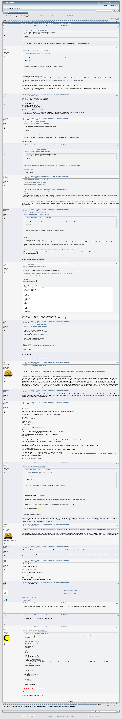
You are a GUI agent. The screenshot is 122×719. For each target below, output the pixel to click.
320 (16, 21)
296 (73, 20)
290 (61, 20)
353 (81, 21)
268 (17, 20)
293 (67, 20)
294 (69, 20)
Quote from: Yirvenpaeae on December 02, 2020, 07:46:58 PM (35, 50)
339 (54, 21)
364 (103, 21)
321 (18, 21)
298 (77, 20)
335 (46, 21)
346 (67, 21)
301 (83, 20)
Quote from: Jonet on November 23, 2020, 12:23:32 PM (35, 182)
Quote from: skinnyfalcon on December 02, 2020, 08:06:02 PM (35, 29)
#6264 (117, 119)
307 (95, 20)
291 (63, 20)
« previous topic (115, 18)
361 (97, 21)
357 (89, 21)
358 (91, 21)
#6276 (117, 560)
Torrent (21, 10)
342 (60, 21)
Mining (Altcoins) (28, 16)
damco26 (5, 118)
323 (22, 21)
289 (59, 20)
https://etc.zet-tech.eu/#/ (70, 593)
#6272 (117, 403)
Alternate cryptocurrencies (16, 16)
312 (105, 20)
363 (101, 21)
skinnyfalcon (6, 390)
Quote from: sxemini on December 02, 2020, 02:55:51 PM (34, 324)
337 (50, 21)
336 (48, 21)
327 (30, 21)
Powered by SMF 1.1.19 (53, 716)
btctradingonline (7, 627)
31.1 (19, 10)
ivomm (5, 362)
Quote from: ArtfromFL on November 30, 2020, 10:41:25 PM (34, 630)
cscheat (5, 560)
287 (55, 20)
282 (45, 20)
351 (77, 21)
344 (63, 21)
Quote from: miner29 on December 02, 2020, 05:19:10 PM (35, 51)
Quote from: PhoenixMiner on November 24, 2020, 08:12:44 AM (35, 179)
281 (43, 20)
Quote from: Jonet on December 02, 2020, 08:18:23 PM (34, 121)
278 (37, 20)
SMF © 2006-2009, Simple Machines (66, 716)
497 (106, 21)
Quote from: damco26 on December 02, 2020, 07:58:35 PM (35, 30)
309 (99, 20)
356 (87, 21)
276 (33, 20)
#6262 (117, 47)
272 (25, 20)
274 (29, 20)
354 (83, 21)
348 (71, 21)
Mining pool (24, 598)
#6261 (117, 26)
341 (58, 21)
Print (117, 21)
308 (97, 20)
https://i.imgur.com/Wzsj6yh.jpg (29, 569)
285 (51, 20)
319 (14, 21)
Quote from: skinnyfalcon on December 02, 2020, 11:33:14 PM (35, 527)
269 (19, 20)
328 (32, 21)
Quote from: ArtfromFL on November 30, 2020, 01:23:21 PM (36, 633)
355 (85, 21)
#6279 (117, 615)
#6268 (117, 263)
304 (89, 20)
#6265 (117, 145)
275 (31, 20)
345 (65, 21)
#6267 (117, 210)
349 (73, 21)
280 (41, 20)
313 (107, 20)
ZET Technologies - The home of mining (30, 597)
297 (75, 20)
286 (53, 20)
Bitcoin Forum (5, 16)
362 (99, 21)
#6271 (117, 391)
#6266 (117, 176)
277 (35, 20)
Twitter (23, 600)
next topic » (116, 19)
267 (15, 20)
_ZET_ (4, 582)
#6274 (117, 525)
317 (10, 21)
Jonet (4, 26)
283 (47, 20)
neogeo (5, 614)
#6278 (117, 603)
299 (79, 20)
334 (44, 21)
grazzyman (6, 402)
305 (91, 20)
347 (69, 21)
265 (11, 20)
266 (13, 20)
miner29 (5, 47)
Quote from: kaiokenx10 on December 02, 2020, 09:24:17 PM (35, 466)
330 (36, 21)
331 (38, 21)
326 (28, 21)
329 (34, 21)
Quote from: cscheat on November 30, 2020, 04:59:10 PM (35, 631)
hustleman (6, 602)
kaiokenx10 (6, 209)
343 (61, 21)
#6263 (117, 95)
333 (42, 21)
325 (26, 21)
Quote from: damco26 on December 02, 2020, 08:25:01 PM (34, 148)
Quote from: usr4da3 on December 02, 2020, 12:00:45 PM (34, 266)
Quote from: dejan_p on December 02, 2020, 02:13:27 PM (35, 326)
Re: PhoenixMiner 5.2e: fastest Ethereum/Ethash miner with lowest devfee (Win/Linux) (47, 176)
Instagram (28, 600)
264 (9, 20)
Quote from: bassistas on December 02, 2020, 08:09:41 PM (34, 365)
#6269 (117, 322)
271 (23, 20)
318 (12, 21)
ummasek (5, 263)
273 (27, 20)
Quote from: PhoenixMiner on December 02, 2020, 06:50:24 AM (36, 367)
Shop (29, 598)
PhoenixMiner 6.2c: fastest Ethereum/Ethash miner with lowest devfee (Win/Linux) (54, 16)
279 (39, 20)
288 (57, 20)
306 (93, 20)
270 (21, 20)
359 (93, 21)
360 (95, 21)
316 (8, 21)
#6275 (117, 547)
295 (71, 20)
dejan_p (5, 321)
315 (6, 21)
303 (87, 20)
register (20, 8)
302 (85, 20)
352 (79, 21)
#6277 (117, 583)
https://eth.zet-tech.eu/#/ (70, 590)
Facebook (33, 598)
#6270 (117, 362)
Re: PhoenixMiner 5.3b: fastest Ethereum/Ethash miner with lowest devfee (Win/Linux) (47, 26)
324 (24, 21)
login (16, 8)
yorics (4, 94)
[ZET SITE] (6, 599)
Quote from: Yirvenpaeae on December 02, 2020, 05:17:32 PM (37, 53)
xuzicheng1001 (7, 546)
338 (52, 21)
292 (65, 20)
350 (75, 21)
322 (20, 21)
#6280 (117, 627)
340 (56, 21)
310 (101, 20)
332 (40, 21)
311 (103, 20)
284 (49, 20)
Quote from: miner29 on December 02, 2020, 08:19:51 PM (34, 212)
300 (81, 20)
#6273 (117, 463)
